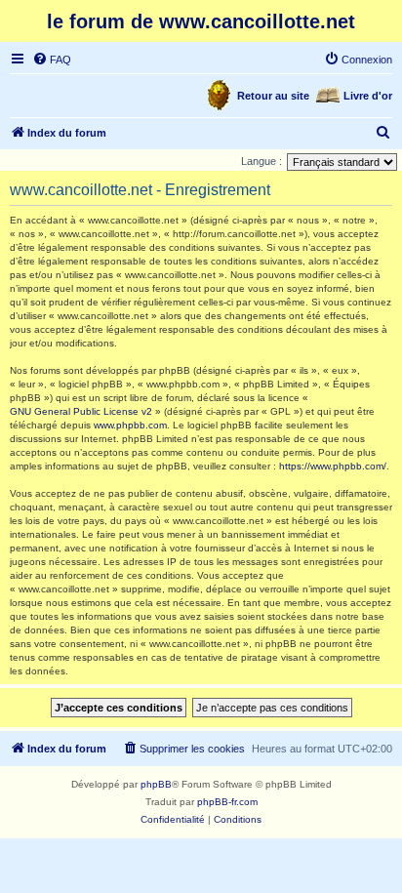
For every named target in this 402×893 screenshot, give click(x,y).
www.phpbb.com (130, 425)
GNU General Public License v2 (81, 411)
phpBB (156, 784)
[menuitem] (51, 59)
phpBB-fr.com (227, 801)
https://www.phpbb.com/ (332, 466)
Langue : (261, 161)
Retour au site (273, 95)
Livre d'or (367, 95)
